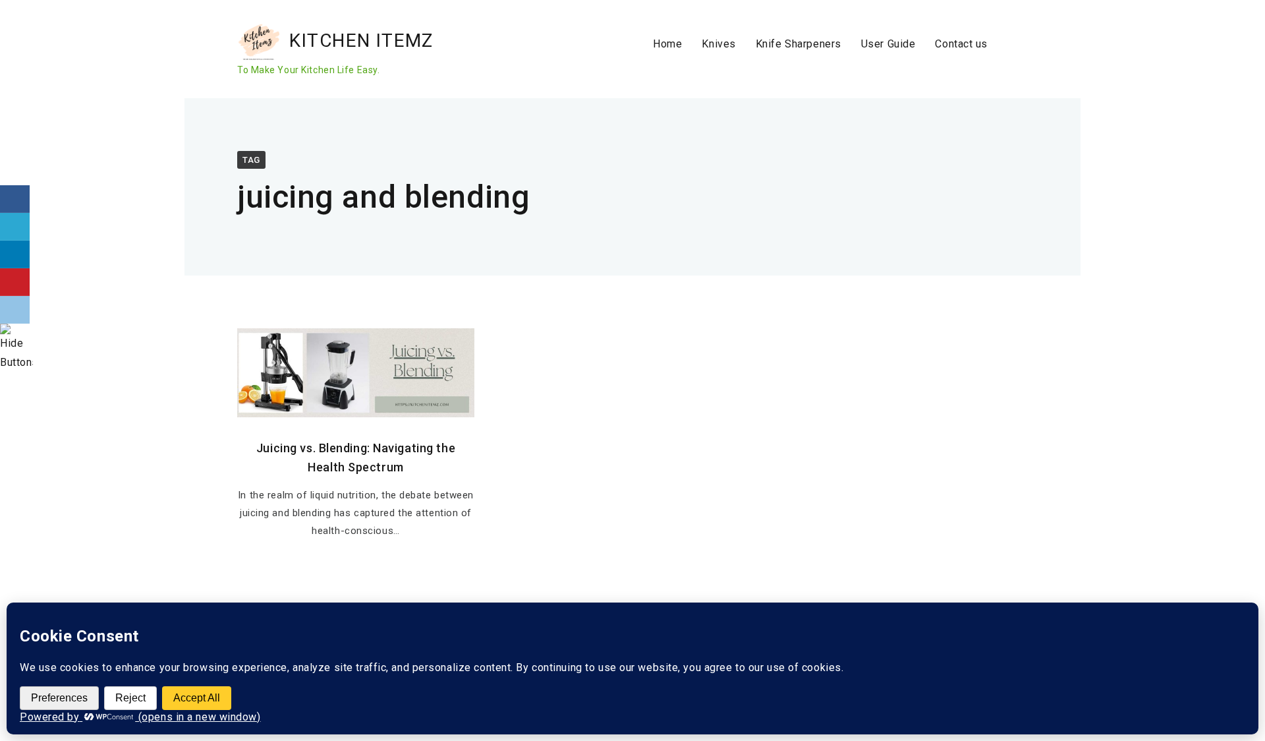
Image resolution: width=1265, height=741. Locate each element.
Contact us (961, 44)
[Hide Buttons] (16, 362)
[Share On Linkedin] (15, 254)
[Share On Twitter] (15, 227)
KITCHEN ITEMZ (361, 40)
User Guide (888, 44)
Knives (718, 44)
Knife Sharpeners (798, 44)
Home (667, 44)
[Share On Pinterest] (15, 282)
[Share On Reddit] (15, 310)
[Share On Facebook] (15, 199)
